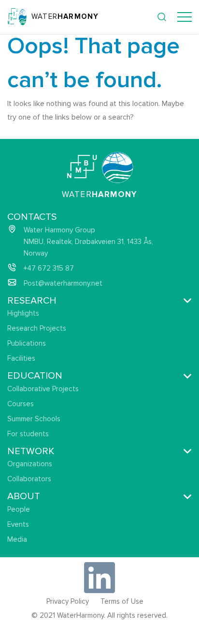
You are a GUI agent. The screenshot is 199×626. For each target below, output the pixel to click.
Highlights (23, 313)
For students (28, 433)
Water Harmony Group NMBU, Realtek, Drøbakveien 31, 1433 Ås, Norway (88, 242)
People (18, 509)
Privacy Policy (67, 601)
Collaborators (29, 478)
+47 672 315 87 (49, 268)
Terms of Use (121, 601)
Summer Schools (33, 418)
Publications (26, 343)
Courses (20, 403)
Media (17, 539)
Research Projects (36, 328)
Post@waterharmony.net (63, 283)
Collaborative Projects (43, 388)
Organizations (29, 463)
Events (18, 524)
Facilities (21, 358)
